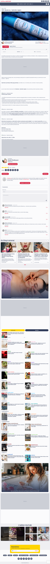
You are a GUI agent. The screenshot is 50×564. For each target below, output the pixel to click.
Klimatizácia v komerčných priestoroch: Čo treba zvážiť (39, 426)
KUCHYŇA (9, 444)
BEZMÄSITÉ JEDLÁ (34, 444)
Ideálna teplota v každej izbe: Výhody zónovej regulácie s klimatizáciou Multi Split (39, 436)
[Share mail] (18, 170)
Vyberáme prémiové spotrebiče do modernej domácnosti (16, 446)
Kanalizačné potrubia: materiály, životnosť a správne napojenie (16, 436)
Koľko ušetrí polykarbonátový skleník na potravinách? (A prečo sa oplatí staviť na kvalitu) (39, 405)
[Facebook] (42, 1)
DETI (8, 402)
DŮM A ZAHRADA (11, 372)
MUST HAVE (33, 341)
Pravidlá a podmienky (23, 555)
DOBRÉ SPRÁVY (10, 392)
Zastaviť (4, 51)
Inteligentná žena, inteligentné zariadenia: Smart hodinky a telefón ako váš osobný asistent (39, 385)
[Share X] (11, 170)
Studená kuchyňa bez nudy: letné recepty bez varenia (39, 447)
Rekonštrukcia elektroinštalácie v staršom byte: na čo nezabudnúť (16, 425)
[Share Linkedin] (15, 170)
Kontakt (10, 555)
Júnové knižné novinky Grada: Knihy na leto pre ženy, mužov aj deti (39, 457)
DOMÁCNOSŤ (10, 413)
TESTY (5, 8)
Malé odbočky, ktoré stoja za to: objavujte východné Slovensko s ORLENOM (16, 394)
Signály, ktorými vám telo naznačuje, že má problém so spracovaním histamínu (39, 354)
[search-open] (48, 4)
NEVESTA (9, 341)
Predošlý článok (5, 173)
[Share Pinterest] (13, 170)
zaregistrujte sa (26, 179)
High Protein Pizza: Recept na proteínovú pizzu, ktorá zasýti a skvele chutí (16, 363)
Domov (3, 8)
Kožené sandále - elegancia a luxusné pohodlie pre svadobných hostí (38, 344)
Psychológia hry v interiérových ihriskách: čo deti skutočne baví (16, 405)
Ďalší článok (45, 173)
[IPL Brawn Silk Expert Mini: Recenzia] (43, 537)
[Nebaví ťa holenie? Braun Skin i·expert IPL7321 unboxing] (31, 537)
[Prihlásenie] (46, 4)
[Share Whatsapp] (8, 170)
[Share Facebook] (6, 170)
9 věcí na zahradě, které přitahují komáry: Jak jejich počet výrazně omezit (16, 374)
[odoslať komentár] (46, 200)
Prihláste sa (9, 178)
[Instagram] (45, 1)
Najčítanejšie (13, 330)
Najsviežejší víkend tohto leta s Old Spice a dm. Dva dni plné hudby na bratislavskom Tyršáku (16, 333)
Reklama (15, 555)
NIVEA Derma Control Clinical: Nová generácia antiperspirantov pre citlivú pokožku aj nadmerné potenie (38, 395)
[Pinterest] (47, 1)
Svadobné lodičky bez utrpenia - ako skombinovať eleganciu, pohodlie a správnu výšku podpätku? (16, 343)
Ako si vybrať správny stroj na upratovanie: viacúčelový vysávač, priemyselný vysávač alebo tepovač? (39, 416)
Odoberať (36, 550)
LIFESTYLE (33, 393)
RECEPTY (9, 361)
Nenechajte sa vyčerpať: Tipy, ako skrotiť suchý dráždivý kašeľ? (15, 384)
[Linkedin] (48, 1)
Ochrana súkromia (34, 555)
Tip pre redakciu (43, 555)
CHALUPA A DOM (11, 433)
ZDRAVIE (9, 351)
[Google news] (29, 559)
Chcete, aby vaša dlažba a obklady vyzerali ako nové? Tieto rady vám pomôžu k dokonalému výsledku (16, 415)
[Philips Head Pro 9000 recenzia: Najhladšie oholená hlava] (43, 530)
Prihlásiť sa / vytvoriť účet (25, 183)
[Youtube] (43, 1)
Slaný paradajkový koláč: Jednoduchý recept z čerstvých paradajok (39, 364)
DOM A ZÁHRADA (34, 403)
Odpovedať (6, 207)
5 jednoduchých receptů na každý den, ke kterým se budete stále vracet (39, 374)
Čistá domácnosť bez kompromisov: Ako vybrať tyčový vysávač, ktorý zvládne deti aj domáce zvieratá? (16, 456)
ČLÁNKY (9, 382)
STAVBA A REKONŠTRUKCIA (13, 423)
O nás (5, 555)
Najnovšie (36, 330)
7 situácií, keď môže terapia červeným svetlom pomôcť (15, 353)
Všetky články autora (13, 164)
